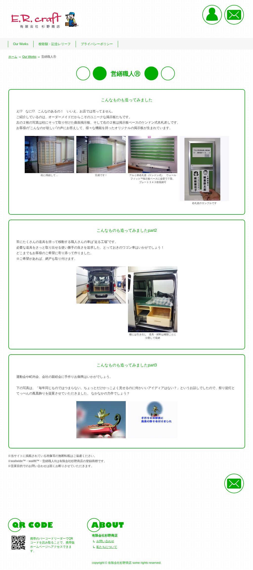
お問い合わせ (105, 541)
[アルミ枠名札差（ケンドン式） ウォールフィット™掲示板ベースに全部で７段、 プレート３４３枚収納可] (152, 154)
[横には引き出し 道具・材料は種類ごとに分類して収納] (152, 299)
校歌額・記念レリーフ (55, 44)
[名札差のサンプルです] (204, 168)
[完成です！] (101, 154)
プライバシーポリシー (97, 44)
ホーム (12, 56)
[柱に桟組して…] (49, 154)
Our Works (20, 44)
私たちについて (106, 547)
